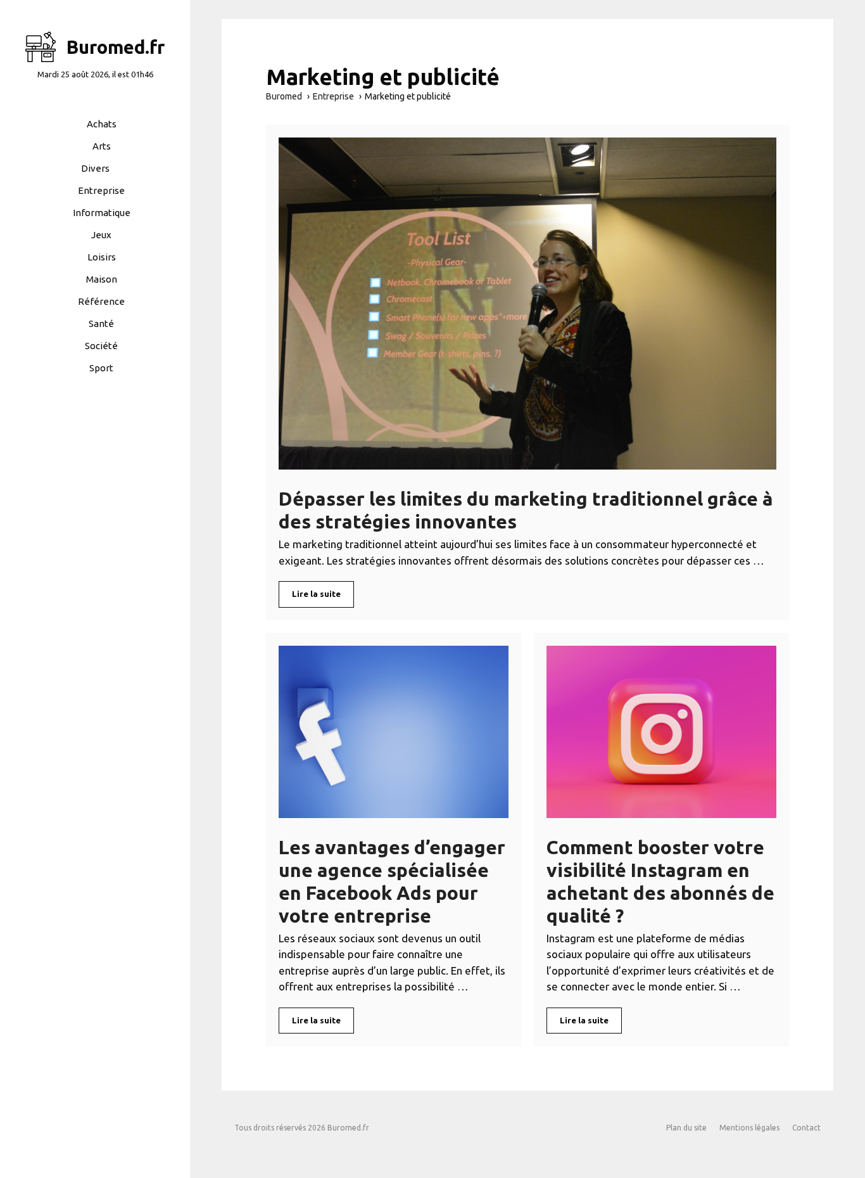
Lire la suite (316, 593)
